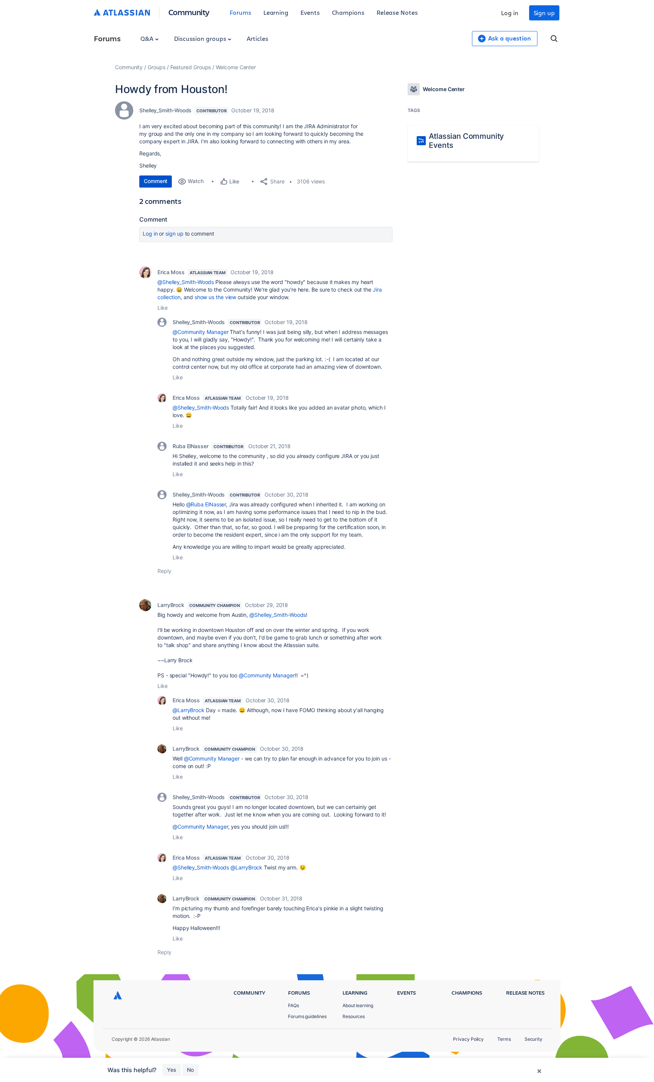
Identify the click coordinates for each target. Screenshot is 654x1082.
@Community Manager (201, 332)
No (190, 1069)
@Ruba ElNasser (206, 504)
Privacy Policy (468, 1039)
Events (310, 12)
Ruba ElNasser (191, 446)
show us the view (216, 297)
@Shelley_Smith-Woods (185, 282)
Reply (164, 571)
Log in (510, 13)
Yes (171, 1069)
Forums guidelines (307, 1016)
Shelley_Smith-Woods (165, 110)
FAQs (293, 1005)
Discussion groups (201, 38)
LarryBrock (170, 605)
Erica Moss (171, 272)
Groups (156, 67)
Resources (354, 1016)
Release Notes (397, 12)
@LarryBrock (188, 710)
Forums (240, 12)
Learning (275, 12)
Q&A (147, 38)
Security (533, 1039)
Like (162, 307)
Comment (155, 181)
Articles (257, 38)
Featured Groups (190, 67)
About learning (358, 1005)
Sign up (544, 13)
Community (189, 11)
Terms (504, 1039)
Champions (348, 12)
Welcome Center (236, 67)
